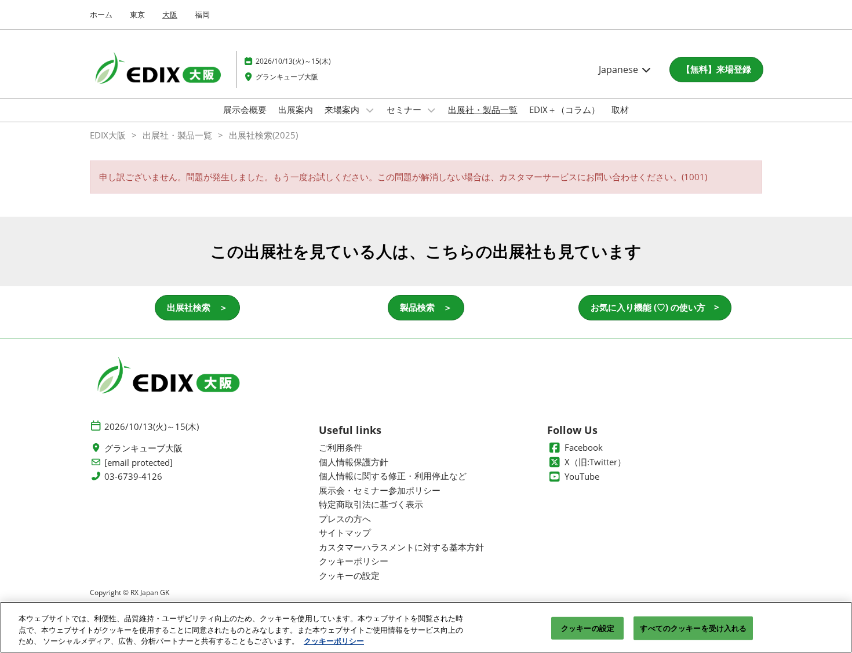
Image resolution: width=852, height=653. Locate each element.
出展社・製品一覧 (483, 109)
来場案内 (343, 109)
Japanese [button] (619, 69)
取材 (620, 109)
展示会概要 (245, 109)
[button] (716, 69)
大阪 (169, 14)
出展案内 (295, 109)
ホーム (101, 14)
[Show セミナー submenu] (432, 110)
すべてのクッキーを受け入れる (693, 627)
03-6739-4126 (133, 476)
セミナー (405, 109)
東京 (137, 14)
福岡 (202, 14)
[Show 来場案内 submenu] (370, 110)
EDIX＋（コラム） (564, 109)
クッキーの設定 (587, 627)
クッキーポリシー (334, 641)
